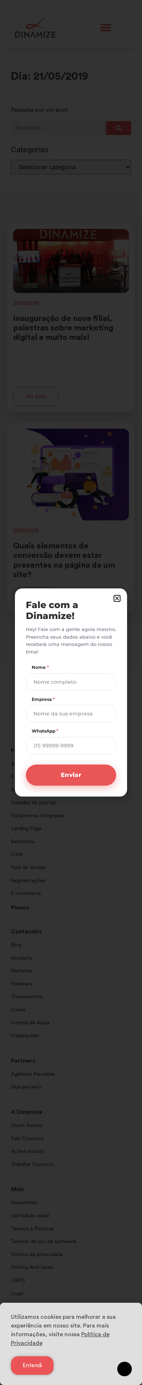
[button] (117, 598)
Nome (40, 667)
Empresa (43, 699)
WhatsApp (45, 731)
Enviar (71, 774)
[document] (71, 692)
